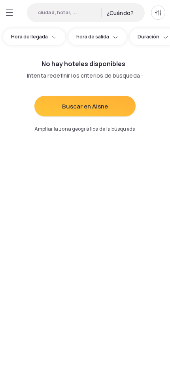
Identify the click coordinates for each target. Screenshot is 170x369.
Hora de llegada (29, 36)
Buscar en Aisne (85, 106)
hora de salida (92, 36)
